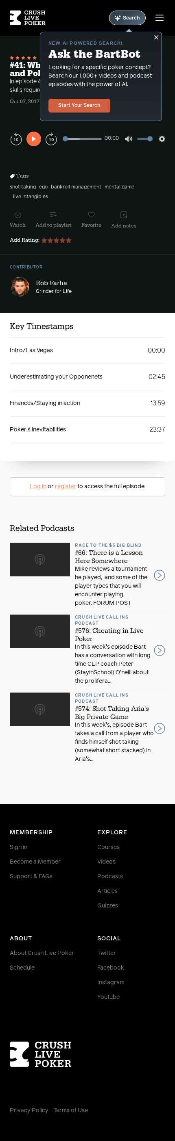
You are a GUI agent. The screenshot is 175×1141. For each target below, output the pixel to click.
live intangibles (30, 197)
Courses (108, 847)
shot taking (23, 187)
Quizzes (107, 906)
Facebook (110, 968)
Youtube (108, 997)
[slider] (82, 139)
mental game (119, 187)
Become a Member (35, 862)
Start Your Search (79, 105)
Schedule (22, 968)
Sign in (18, 847)
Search (131, 18)
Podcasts (110, 876)
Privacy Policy (29, 1110)
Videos (106, 862)
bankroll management (76, 187)
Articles (107, 891)
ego (43, 187)
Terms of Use (70, 1110)
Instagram (111, 982)
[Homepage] (28, 18)
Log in (38, 486)
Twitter (106, 953)
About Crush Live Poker (42, 953)
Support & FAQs (31, 876)
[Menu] (159, 17)
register (65, 486)
